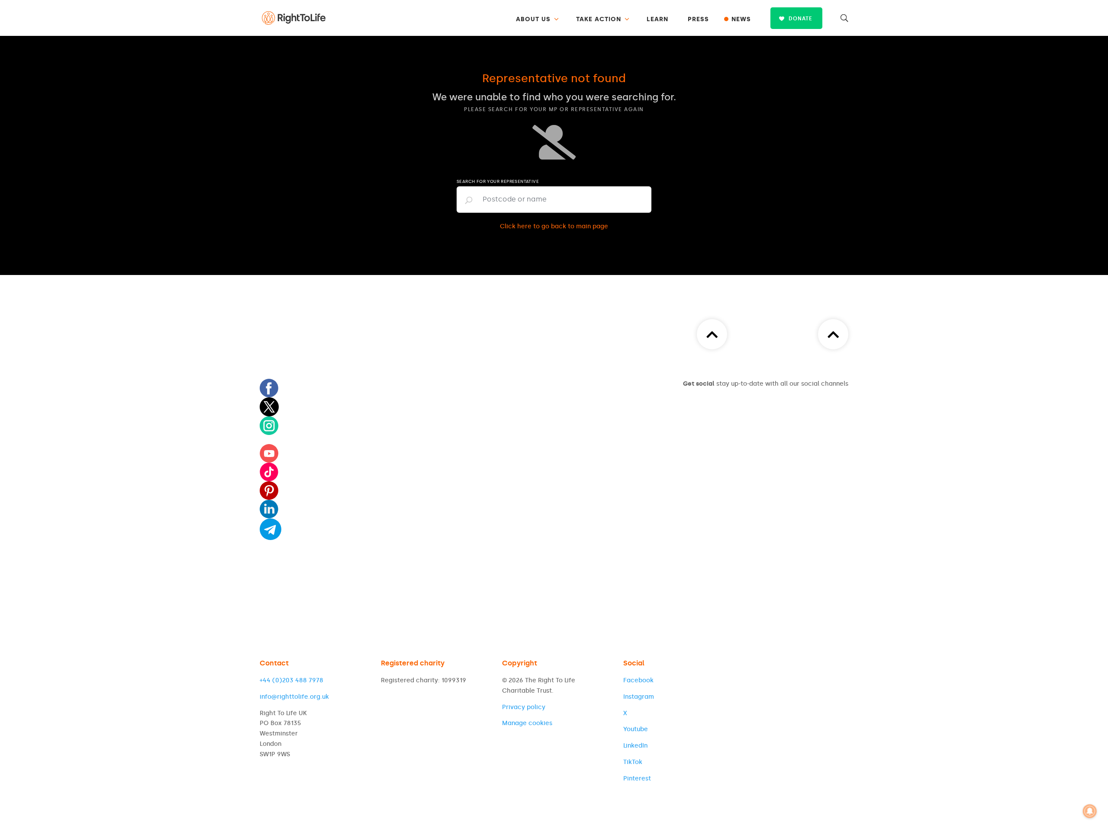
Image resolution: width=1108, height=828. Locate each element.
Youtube (635, 729)
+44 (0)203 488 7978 (291, 680)
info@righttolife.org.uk (294, 696)
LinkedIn (635, 745)
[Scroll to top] (833, 334)
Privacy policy (523, 707)
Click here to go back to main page (554, 226)
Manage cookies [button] (527, 723)
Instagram (638, 696)
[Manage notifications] (1090, 811)
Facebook (638, 680)
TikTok (632, 762)
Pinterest (637, 778)
